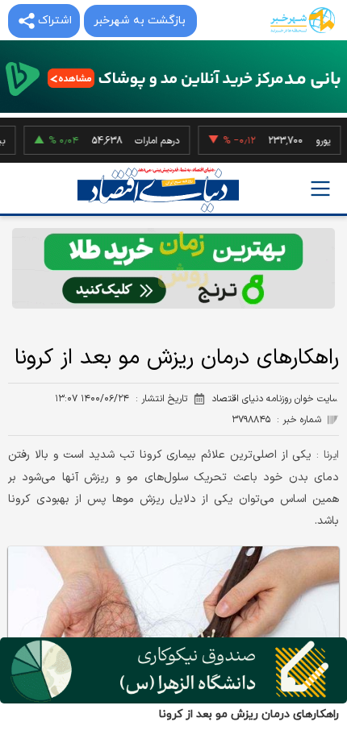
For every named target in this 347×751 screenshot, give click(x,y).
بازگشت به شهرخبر (140, 20)
